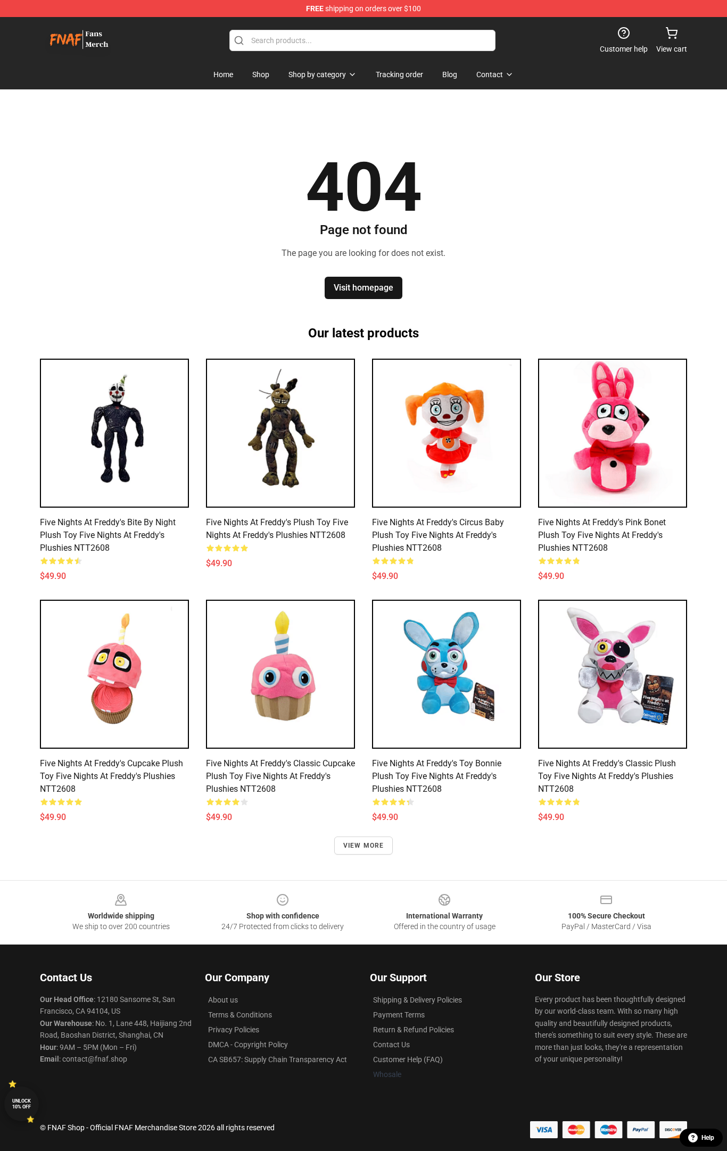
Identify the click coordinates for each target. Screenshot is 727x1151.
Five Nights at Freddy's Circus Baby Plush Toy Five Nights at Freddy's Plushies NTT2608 (438, 535)
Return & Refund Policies (413, 1029)
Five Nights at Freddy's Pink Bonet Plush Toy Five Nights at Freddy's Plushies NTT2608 (602, 535)
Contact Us (391, 1044)
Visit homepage (363, 288)
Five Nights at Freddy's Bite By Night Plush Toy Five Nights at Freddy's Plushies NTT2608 (108, 535)
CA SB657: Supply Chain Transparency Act (277, 1059)
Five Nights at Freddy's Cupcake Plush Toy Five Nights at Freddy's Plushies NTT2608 (111, 776)
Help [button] (707, 1137)
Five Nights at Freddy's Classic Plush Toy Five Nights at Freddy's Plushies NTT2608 (607, 776)
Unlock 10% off (21, 1103)
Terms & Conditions (240, 1015)
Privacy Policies (233, 1029)
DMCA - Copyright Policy (248, 1044)
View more (363, 845)
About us (223, 1000)
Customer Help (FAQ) (408, 1059)
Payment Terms (399, 1015)
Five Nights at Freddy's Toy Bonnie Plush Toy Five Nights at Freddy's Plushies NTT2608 (436, 776)
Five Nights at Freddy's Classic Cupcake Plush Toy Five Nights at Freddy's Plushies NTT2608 (280, 776)
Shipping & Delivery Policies (417, 1000)
